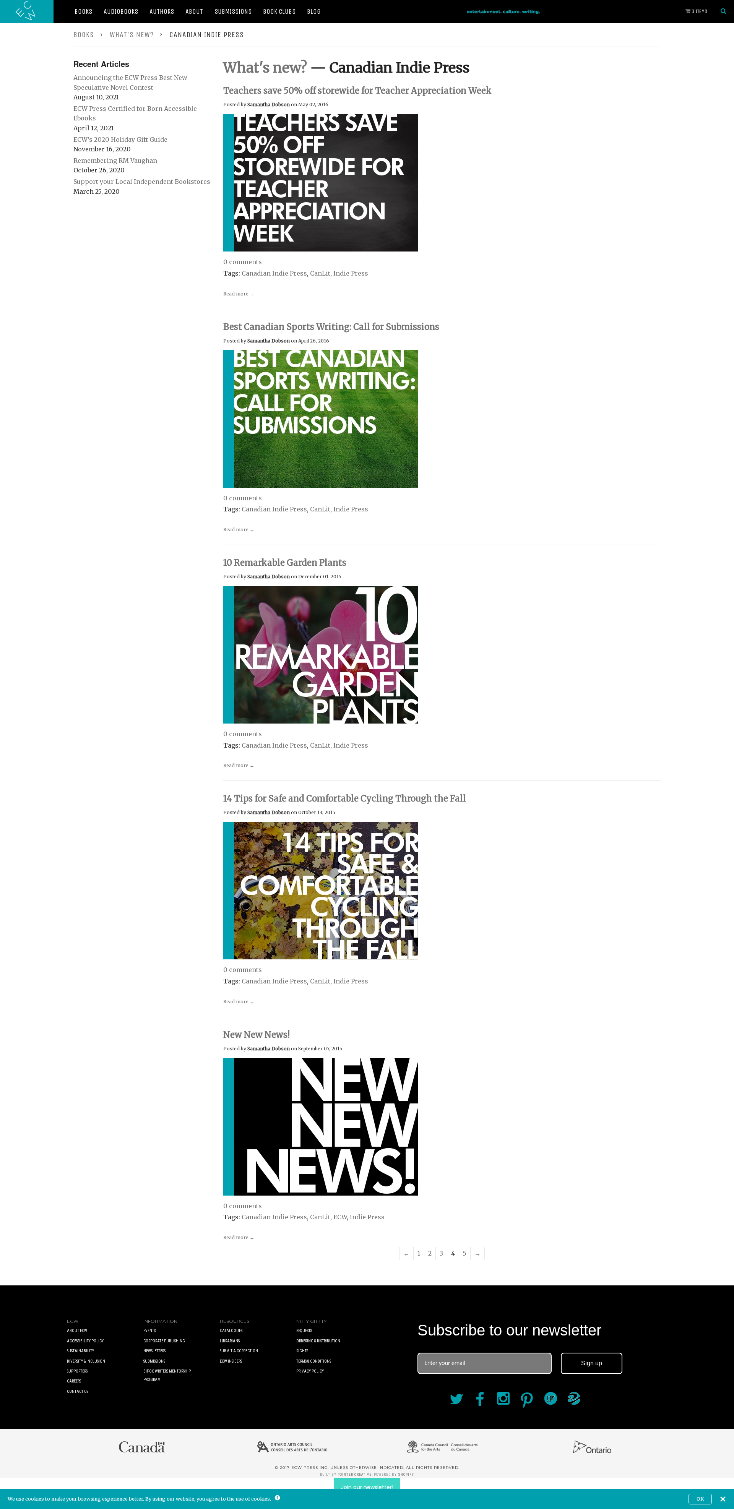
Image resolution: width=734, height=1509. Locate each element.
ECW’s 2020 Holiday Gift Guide (120, 139)
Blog (314, 11)
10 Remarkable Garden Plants (284, 562)
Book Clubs (279, 11)
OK (700, 1499)
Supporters (77, 1371)
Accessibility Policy (85, 1341)
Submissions (233, 11)
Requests (304, 1331)
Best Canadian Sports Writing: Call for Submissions (331, 326)
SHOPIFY (406, 1475)
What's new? (132, 34)
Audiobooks (121, 11)
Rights (302, 1351)
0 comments (242, 262)
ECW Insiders (231, 1361)
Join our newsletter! (367, 1487)
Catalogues (231, 1331)
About (194, 11)
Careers (74, 1381)
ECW (340, 1217)
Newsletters (154, 1351)
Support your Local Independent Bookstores (141, 181)
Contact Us (77, 1391)
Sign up (591, 1363)
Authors (161, 11)
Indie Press (350, 273)
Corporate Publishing (164, 1341)
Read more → (238, 294)
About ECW (77, 1331)
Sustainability (80, 1351)
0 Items (698, 11)
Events (149, 1331)
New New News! (256, 1034)
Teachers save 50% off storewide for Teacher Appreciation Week (357, 90)
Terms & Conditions (313, 1361)
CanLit (320, 273)
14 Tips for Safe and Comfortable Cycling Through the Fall (344, 798)
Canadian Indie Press (274, 273)
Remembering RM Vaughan (115, 160)
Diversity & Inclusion (86, 1361)
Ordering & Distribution (318, 1341)
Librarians (230, 1341)
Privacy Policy (310, 1371)
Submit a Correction (239, 1351)
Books (83, 11)
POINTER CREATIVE (355, 1475)
